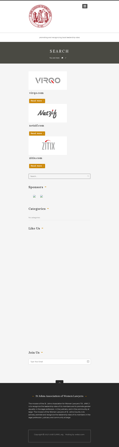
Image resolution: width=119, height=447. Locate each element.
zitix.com (35, 158)
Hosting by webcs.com (74, 434)
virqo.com (36, 93)
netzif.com (36, 125)
